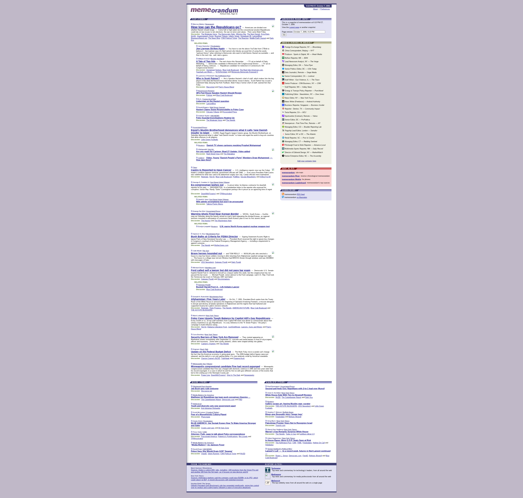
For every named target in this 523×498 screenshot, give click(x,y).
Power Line (205, 375)
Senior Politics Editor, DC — (300, 69)
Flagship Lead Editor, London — (300, 131)
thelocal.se (197, 404)
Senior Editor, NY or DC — (300, 134)
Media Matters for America (203, 395)
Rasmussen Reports (206, 91)
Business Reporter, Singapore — (304, 105)
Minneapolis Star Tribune (202, 364)
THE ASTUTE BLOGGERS (201, 310)
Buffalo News (288, 412)
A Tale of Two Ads (205, 61)
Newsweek (209, 24)
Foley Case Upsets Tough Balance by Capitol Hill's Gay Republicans (230, 318)
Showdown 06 (245, 36)
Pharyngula (205, 417)
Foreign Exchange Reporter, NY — (302, 47)
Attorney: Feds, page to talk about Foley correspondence (218, 434)
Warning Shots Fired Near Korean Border (215, 214)
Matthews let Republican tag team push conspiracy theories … (220, 397)
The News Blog (214, 38)
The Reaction (243, 38)
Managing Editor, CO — (302, 127)
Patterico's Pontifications (228, 436)
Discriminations (224, 279)
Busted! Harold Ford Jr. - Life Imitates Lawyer (217, 287)
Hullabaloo (269, 445)
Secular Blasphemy (248, 177)
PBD (240, 400)
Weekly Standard (217, 59)
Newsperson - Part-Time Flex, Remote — (302, 123)
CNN (205, 432)
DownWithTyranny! (208, 194)
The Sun (206, 251)
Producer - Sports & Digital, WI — (303, 54)
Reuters (201, 145)
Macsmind (210, 87)
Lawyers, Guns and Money (251, 327)
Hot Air (211, 149)
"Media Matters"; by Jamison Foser (207, 445)
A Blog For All (265, 177)
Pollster (209, 95)
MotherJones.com (221, 245)
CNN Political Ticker (229, 38)
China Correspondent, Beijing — (299, 51)
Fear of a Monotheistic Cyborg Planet (208, 414)
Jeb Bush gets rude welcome (204, 388)
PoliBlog (236, 177)
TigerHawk (225, 358)
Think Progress (215, 308)
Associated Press (230, 112)
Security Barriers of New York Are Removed (214, 337)
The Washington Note (223, 221)
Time (195, 167)
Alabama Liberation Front (217, 327)
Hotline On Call (319, 443)
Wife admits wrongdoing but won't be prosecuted (219, 201)
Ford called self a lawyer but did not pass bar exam (220, 270)
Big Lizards (243, 436)
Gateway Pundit (221, 262)
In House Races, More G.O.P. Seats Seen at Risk (288, 440)
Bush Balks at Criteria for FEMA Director (214, 236)
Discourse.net (206, 391)
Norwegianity (249, 375)
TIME (299, 443)
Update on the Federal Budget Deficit (211, 351)
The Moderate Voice (209, 34)
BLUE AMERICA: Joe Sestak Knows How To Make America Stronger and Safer (223, 424)
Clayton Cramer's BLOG (210, 358)
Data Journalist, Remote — (300, 72)
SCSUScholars (221, 72)
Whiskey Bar (241, 34)
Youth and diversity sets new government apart (213, 406)
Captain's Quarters (208, 344)
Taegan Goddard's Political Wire (279, 449)
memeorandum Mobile (291, 179)
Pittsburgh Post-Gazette (202, 386)
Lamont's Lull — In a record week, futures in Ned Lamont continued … (298, 452)
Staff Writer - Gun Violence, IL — (301, 80)
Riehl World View (213, 154)
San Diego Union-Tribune (219, 182)
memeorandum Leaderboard (294, 183)
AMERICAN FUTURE (241, 308)
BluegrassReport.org (199, 38)
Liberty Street (234, 36)
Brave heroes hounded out (206, 253)
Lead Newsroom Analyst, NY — (301, 61)
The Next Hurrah (253, 34)
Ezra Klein (265, 34)
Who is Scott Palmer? (208, 78)
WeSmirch (275, 481)
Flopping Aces (239, 358)
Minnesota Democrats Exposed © (244, 72)
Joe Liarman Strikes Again (210, 48)
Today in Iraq (291, 434)
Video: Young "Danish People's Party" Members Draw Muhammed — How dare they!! (234, 159)
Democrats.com (228, 400)
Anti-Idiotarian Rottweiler (210, 408)
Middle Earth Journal (258, 38)
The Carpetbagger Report (211, 400)
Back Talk (204, 349)
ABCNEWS (215, 116)
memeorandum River (291, 176)
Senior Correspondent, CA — (299, 76)
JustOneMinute (234, 327)
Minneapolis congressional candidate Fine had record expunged (225, 366)
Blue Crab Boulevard (231, 70)
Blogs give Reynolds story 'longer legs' (284, 414)
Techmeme (275, 468)
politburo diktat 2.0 (307, 434)
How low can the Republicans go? (216, 27)
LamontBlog (257, 36)
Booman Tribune (221, 36)
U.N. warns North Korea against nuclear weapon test (245, 226)
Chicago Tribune (212, 112)
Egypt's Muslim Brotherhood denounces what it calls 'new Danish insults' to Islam (229, 131)
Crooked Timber (212, 412)
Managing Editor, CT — (300, 141)
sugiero (201, 158)
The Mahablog (229, 154)
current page (294, 27)
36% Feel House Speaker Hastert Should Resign (219, 93)
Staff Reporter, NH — (298, 87)
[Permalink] (191, 24)
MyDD (193, 36)
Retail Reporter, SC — (299, 138)
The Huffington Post (222, 76)
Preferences (325, 9)
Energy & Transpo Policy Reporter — (303, 91)
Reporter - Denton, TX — (302, 109)
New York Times (212, 316)
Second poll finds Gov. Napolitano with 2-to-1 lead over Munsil (295, 388)
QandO (204, 454)
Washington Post (212, 234)
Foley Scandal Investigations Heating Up (215, 118)
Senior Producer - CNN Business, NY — (302, 83)
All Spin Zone (223, 428)
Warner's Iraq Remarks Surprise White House (286, 431)
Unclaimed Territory (213, 70)
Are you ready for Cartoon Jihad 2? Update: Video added (223, 151)
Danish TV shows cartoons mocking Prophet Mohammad (234, 145)
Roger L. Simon (282, 456)
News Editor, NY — (299, 98)
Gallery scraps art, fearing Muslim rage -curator (287, 403)
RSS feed (301, 194)
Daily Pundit (236, 262)
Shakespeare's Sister (205, 36)
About (315, 9)
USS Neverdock (207, 262)
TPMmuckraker (226, 194)
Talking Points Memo (214, 204)
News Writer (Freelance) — (302, 102)
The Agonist (206, 221)
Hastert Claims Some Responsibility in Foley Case (220, 109)
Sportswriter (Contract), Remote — (300, 116)
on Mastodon (302, 197)
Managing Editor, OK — (298, 65)
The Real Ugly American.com (251, 70)
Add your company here (306, 161)
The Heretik (230, 120)
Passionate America (209, 436)
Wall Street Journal (217, 107)
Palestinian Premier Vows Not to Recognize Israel (288, 423)
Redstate (204, 177)
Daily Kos (309, 397)
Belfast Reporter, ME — (296, 58)
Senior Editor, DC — (297, 120)
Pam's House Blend (226, 87)
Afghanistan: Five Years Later (208, 299)
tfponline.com (210, 268)
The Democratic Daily (226, 34)
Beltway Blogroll (295, 417)
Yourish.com (280, 425)
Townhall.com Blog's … (205, 72)
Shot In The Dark (233, 375)
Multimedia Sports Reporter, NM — (303, 149)
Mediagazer (276, 474)
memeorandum (288, 173)
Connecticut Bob (209, 99)
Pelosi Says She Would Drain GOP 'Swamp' (211, 451)
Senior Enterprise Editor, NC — (302, 156)
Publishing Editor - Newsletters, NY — (304, 94)
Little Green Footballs (209, 140)
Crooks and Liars (208, 428)
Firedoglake (215, 46)
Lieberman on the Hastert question (212, 101)
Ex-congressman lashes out (207, 185)
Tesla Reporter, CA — (295, 112)
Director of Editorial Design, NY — (303, 152)
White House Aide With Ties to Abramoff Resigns (288, 395)
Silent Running (213, 454)
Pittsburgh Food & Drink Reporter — (305, 145)
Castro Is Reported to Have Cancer (211, 170)
